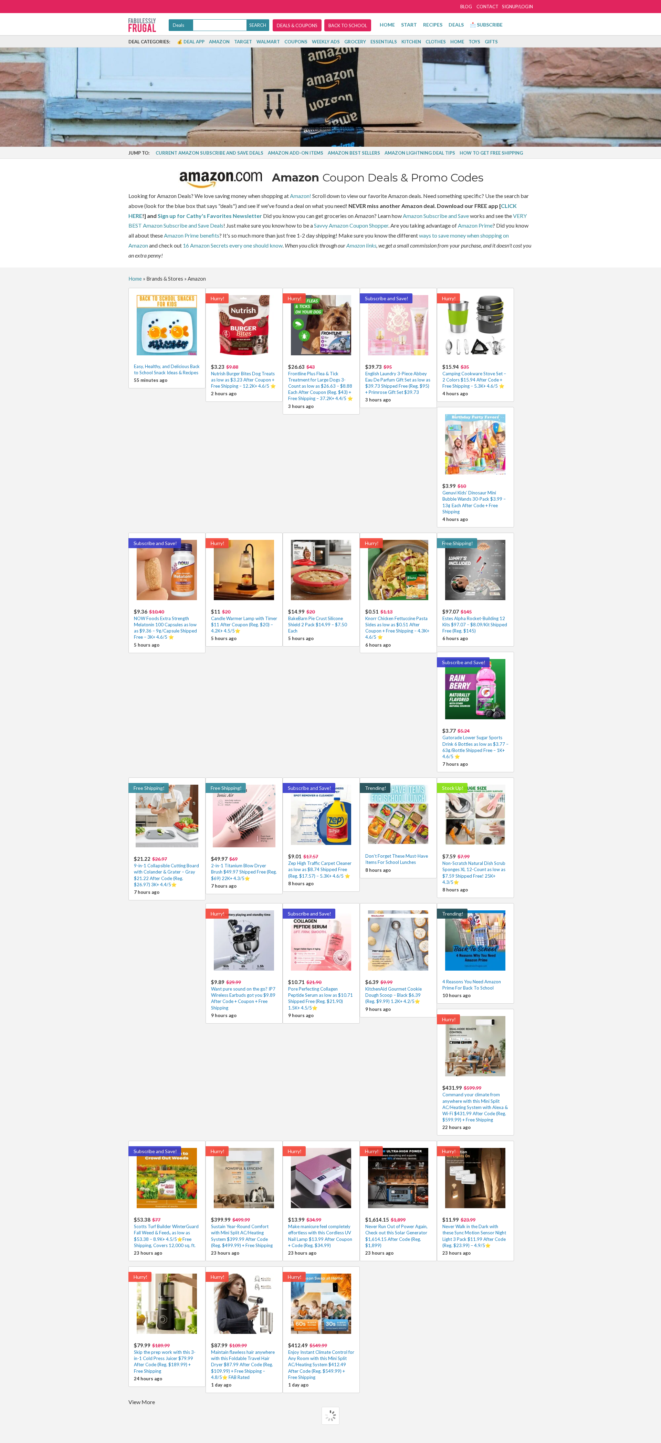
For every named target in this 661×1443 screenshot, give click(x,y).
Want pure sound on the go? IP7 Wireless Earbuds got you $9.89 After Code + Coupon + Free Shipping (243, 995)
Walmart (268, 41)
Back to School (347, 25)
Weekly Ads (326, 41)
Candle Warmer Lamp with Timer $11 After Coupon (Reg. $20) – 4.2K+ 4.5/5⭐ (244, 621)
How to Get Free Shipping (491, 153)
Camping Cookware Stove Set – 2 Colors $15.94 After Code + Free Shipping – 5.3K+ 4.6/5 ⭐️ (474, 376)
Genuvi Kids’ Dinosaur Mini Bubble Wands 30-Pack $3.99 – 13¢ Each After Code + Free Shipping (474, 498)
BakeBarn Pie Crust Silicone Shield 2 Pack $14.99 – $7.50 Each (317, 621)
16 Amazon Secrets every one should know (233, 245)
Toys (474, 41)
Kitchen (411, 41)
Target (243, 41)
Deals (456, 25)
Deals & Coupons (297, 25)
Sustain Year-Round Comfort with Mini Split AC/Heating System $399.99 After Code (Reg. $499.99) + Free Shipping (242, 1232)
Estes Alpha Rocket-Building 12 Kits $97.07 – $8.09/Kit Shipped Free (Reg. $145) (474, 621)
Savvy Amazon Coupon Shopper (351, 225)
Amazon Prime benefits (191, 235)
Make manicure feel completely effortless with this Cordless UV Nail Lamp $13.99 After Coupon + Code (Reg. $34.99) (320, 1232)
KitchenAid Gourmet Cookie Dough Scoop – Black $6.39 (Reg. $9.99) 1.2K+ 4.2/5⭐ (393, 991)
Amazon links (361, 245)
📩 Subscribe (486, 25)
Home (387, 25)
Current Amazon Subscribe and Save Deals (209, 153)
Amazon (219, 41)
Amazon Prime (475, 225)
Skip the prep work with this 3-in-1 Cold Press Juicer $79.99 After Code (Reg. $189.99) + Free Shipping (165, 1358)
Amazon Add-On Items (295, 153)
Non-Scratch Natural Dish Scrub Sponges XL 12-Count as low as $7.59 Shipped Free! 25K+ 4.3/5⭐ (473, 869)
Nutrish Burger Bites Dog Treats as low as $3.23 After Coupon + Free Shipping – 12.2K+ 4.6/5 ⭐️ (243, 376)
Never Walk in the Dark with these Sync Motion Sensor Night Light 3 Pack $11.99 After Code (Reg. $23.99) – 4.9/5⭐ (474, 1232)
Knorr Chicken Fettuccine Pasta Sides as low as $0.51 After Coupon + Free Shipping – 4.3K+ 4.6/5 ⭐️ (397, 624)
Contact (487, 6)
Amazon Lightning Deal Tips (420, 153)
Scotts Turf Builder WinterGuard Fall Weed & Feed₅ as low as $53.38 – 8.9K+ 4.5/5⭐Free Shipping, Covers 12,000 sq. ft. (166, 1232)
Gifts (491, 41)
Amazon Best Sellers (354, 153)
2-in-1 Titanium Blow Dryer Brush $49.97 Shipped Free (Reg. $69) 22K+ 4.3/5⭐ (244, 868)
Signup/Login (517, 6)
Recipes (432, 25)
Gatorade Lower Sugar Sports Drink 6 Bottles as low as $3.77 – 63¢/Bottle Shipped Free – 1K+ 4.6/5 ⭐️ (475, 743)
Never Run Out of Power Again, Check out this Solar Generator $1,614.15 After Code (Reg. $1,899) (396, 1232)
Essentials (383, 41)
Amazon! (300, 195)
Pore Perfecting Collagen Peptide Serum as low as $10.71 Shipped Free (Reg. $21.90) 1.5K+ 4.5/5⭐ (320, 995)
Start (409, 25)
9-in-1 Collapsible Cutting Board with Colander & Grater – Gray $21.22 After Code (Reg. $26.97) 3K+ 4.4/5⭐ (166, 871)
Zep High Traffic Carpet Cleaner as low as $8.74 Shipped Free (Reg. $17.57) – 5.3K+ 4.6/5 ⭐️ (320, 865)
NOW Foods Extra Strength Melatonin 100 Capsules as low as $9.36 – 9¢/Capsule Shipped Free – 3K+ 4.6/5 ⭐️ (165, 624)
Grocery (355, 41)
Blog (466, 6)
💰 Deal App (190, 41)
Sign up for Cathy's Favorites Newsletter (210, 215)
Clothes (436, 41)
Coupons (295, 41)
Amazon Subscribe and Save (436, 215)
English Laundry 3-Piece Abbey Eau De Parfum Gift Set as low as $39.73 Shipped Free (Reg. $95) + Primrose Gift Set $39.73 (397, 379)
